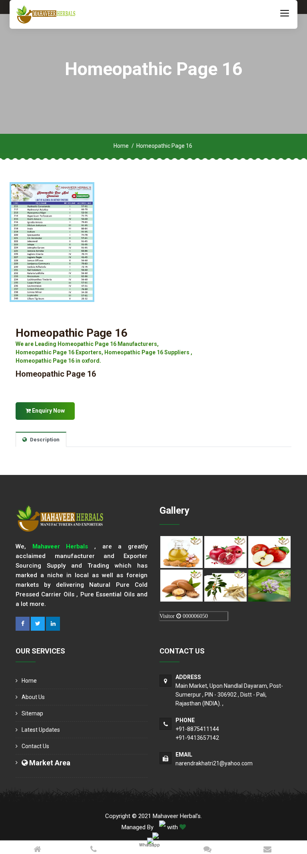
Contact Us (35, 746)
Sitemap (32, 713)
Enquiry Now (48, 410)
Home (121, 146)
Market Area (49, 763)
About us (33, 697)
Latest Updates (41, 730)
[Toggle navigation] (284, 13)
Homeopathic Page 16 (72, 333)
